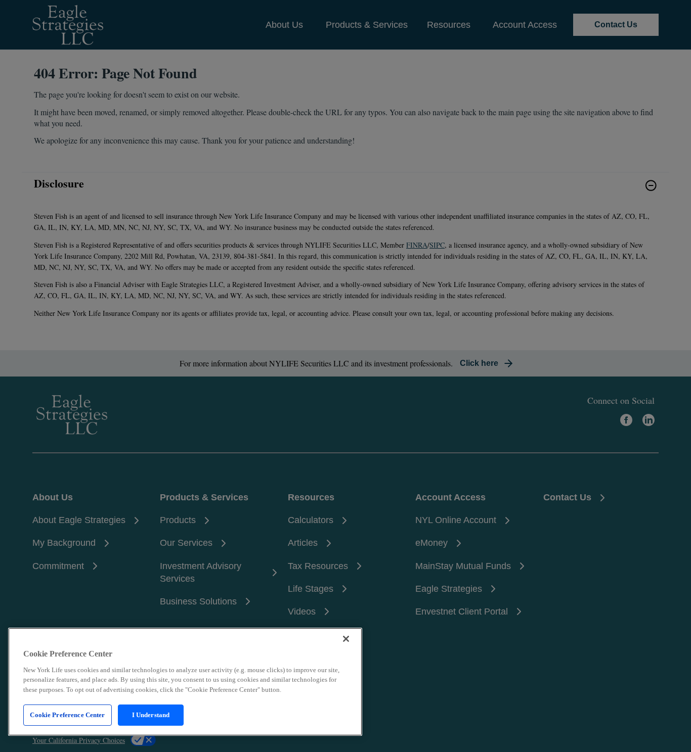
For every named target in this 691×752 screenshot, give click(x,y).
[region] (185, 682)
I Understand (151, 715)
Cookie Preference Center (67, 715)
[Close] (346, 639)
